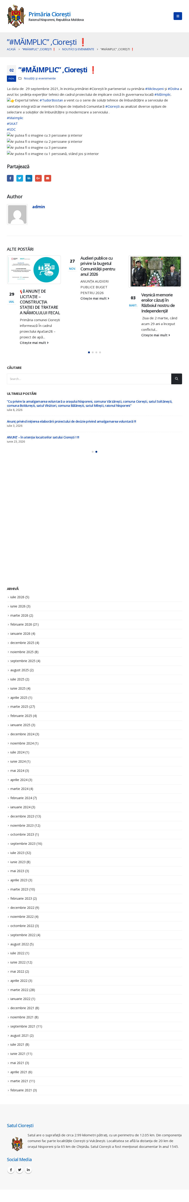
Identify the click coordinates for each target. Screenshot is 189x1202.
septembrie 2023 (22, 843)
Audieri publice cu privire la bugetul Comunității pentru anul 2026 (97, 266)
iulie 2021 (17, 1044)
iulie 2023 (17, 853)
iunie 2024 (18, 761)
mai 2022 (17, 971)
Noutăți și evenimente (40, 78)
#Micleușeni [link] (154, 88)
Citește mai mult (33, 343)
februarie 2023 (21, 898)
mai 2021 (17, 1063)
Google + (38, 178)
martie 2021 (19, 1081)
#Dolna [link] (173, 88)
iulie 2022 (17, 953)
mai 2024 (17, 770)
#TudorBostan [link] (51, 100)
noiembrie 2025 (22, 652)
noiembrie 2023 (22, 825)
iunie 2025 (18, 688)
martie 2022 (19, 990)
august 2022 (19, 944)
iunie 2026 (18, 606)
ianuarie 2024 (20, 807)
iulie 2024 (17, 752)
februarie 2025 (21, 715)
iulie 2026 (17, 597)
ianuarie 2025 (20, 725)
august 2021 (19, 1035)
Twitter (19, 178)
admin (38, 206)
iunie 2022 (18, 962)
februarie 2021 (21, 1090)
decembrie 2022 (22, 907)
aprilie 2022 (18, 980)
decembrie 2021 (22, 1008)
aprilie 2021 (18, 1072)
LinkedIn (29, 178)
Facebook (10, 178)
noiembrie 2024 (22, 743)
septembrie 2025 (22, 661)
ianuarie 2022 (20, 999)
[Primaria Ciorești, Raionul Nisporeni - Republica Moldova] (16, 16)
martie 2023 (19, 889)
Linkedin (28, 1169)
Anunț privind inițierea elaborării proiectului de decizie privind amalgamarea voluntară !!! (71, 421)
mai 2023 (17, 871)
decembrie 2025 (22, 642)
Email (47, 178)
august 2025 (19, 670)
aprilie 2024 (18, 780)
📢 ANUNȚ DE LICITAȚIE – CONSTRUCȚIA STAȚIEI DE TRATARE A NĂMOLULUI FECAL (40, 301)
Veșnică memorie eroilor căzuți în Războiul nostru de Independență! (158, 303)
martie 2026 (19, 615)
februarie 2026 (21, 624)
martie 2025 (19, 706)
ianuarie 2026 (20, 633)
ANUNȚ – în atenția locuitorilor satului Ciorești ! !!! (43, 437)
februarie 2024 (21, 798)
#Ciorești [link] (112, 106)
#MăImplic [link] (162, 94)
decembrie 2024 (22, 734)
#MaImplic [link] (15, 117)
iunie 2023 (18, 862)
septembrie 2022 (22, 935)
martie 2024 (19, 788)
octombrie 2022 (22, 926)
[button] (89, 352)
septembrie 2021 (22, 1026)
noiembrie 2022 (22, 916)
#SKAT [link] (12, 123)
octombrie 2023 (22, 834)
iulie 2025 (17, 679)
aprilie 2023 (18, 880)
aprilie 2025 (18, 697)
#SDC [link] (11, 129)
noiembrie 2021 (22, 1017)
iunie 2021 (18, 1053)
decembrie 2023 (22, 816)
